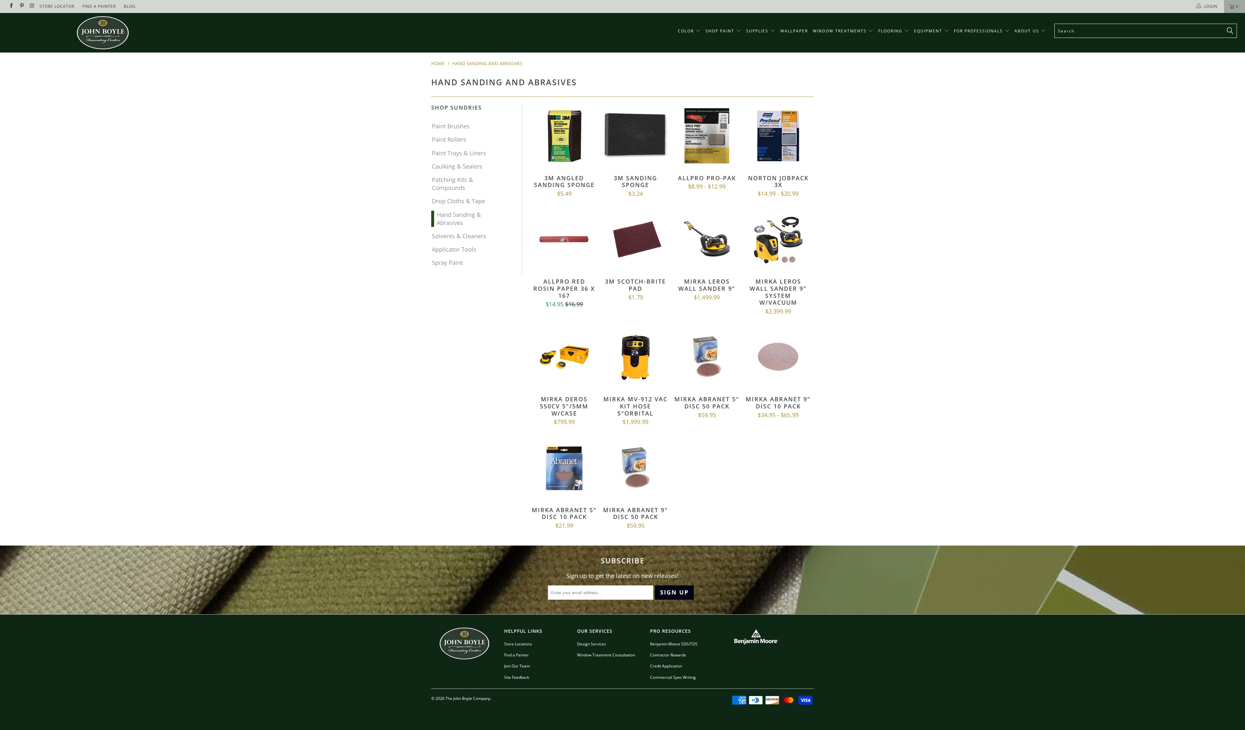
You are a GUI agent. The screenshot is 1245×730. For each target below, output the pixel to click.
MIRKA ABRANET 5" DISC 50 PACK (706, 356)
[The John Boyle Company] (102, 33)
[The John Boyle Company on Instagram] (32, 6)
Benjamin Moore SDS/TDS (673, 644)
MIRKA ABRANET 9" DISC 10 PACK (778, 356)
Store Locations (518, 644)
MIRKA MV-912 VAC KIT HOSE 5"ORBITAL (635, 356)
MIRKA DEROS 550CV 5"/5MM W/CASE (564, 356)
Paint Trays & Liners (459, 153)
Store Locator (57, 6)
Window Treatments (840, 31)
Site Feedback (516, 677)
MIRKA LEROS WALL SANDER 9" (706, 239)
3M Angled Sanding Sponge (564, 135)
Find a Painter (516, 655)
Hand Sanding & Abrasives (459, 219)
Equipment (929, 31)
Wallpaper (794, 31)
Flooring (890, 31)
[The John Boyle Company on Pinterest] (21, 6)
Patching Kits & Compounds (452, 184)
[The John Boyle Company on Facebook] (11, 6)
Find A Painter (99, 6)
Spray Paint (447, 262)
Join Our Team (517, 666)
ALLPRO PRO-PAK (706, 135)
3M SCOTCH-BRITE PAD (635, 239)
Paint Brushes (451, 126)
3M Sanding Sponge (635, 135)
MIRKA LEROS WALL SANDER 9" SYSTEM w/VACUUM (778, 239)
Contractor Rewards (668, 655)
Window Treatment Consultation (606, 655)
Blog (130, 6)
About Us (1027, 31)
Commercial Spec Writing (673, 677)
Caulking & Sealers (457, 166)
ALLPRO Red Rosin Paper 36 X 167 (564, 239)
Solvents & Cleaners (459, 236)
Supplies (757, 31)
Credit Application (666, 666)
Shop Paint (720, 31)
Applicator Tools (454, 249)
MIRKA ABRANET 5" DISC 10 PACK (564, 467)
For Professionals (979, 31)
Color (686, 31)
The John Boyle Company (467, 698)
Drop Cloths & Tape (458, 201)
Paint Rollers (449, 139)
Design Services (591, 644)
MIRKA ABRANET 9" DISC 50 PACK (635, 467)
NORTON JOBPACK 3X (778, 135)
